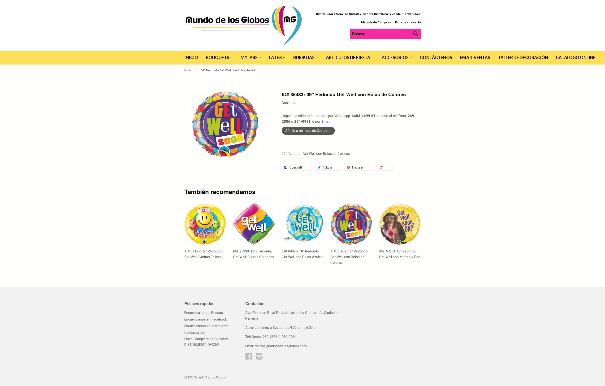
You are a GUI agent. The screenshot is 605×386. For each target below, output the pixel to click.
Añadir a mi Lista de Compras (308, 131)
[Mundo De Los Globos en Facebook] (248, 358)
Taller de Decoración (523, 57)
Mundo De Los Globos (210, 377)
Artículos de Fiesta (348, 57)
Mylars (249, 57)
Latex (276, 57)
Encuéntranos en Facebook (205, 319)
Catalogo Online (576, 57)
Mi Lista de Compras (376, 22)
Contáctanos (194, 332)
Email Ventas (475, 57)
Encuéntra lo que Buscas (203, 313)
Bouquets (218, 57)
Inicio (191, 57)
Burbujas (304, 57)
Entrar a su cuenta (408, 22)
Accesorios (395, 57)
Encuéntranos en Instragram (206, 326)
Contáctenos (436, 57)
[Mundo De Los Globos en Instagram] (259, 358)
